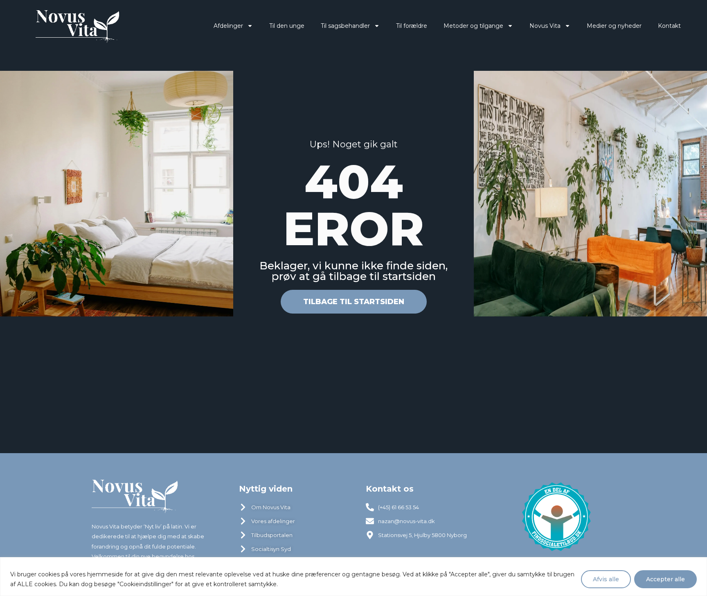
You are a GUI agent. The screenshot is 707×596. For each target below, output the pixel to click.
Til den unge (286, 25)
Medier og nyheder (614, 25)
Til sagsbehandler (345, 25)
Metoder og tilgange (473, 25)
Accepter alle (665, 579)
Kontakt (669, 25)
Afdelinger (228, 25)
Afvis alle (606, 579)
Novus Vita (545, 25)
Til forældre (411, 25)
